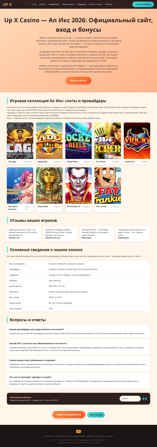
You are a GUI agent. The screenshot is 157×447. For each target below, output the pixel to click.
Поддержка (81, 4)
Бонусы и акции (95, 4)
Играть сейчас (78, 80)
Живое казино (68, 4)
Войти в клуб (96, 415)
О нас (34, 4)
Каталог (42, 4)
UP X (7, 4)
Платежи (108, 4)
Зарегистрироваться (69, 414)
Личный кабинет (143, 4)
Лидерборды (54, 4)
